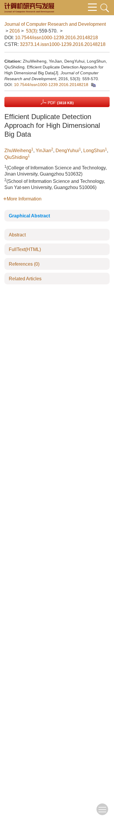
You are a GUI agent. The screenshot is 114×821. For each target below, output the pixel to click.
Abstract (17, 234)
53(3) (31, 30)
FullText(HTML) (25, 249)
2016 (14, 30)
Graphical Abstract (29, 215)
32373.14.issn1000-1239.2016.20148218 (63, 44)
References (24, 264)
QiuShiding (16, 157)
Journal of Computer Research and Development (55, 24)
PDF (60, 102)
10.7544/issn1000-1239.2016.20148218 (56, 37)
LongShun (94, 150)
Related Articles (25, 278)
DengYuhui (67, 150)
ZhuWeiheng (17, 150)
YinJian (43, 150)
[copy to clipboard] (93, 84)
